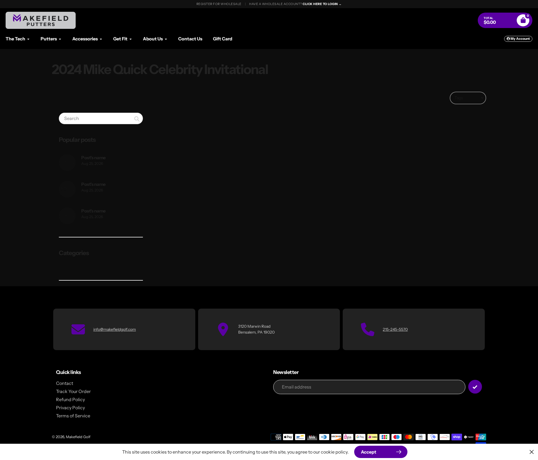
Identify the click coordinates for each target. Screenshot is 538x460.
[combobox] (101, 118)
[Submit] (475, 387)
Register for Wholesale (219, 4)
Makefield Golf (78, 436)
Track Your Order (73, 391)
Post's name (93, 157)
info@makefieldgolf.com (114, 329)
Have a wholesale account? (295, 4)
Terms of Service (73, 416)
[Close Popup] (531, 451)
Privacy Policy (70, 407)
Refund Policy (70, 399)
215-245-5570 (395, 329)
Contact (64, 383)
